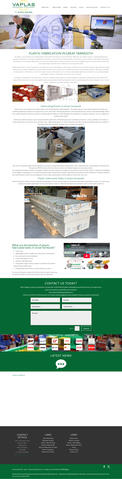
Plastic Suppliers (48, 449)
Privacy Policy (74, 449)
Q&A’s (81, 7)
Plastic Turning (74, 440)
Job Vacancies (92, 7)
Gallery (73, 7)
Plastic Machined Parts (74, 445)
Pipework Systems (48, 452)
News (65, 7)
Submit (86, 328)
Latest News (61, 355)
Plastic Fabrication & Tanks (48, 447)
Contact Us (105, 7)
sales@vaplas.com (23, 454)
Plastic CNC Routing (48, 443)
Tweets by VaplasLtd (18, 375)
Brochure (57, 7)
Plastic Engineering (48, 445)
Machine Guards (48, 440)
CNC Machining (48, 438)
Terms (74, 447)
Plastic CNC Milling (73, 443)
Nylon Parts (74, 438)
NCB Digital (65, 469)
